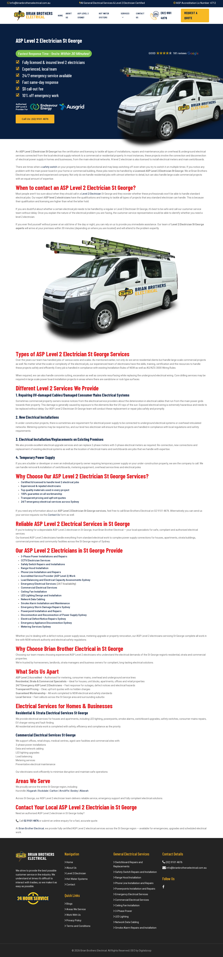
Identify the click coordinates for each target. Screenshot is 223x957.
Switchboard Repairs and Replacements (128, 864)
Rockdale (43, 790)
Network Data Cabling (127, 922)
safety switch (49, 167)
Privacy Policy (73, 920)
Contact (70, 884)
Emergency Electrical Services (38, 583)
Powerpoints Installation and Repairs (135, 888)
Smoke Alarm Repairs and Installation (135, 927)
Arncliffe (64, 790)
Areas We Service (76, 909)
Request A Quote (190, 15)
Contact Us (54, 514)
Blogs (69, 903)
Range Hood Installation (128, 877)
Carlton (54, 790)
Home (69, 862)
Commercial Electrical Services (132, 899)
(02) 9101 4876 (173, 862)
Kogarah (32, 790)
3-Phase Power (123, 911)
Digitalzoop (145, 950)
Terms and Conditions (78, 926)
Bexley (74, 790)
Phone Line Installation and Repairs (134, 883)
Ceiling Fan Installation (127, 905)
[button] (173, 53)
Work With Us (73, 914)
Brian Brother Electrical (31, 828)
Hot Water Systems (77, 879)
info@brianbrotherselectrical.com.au (30, 3)
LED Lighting (122, 916)
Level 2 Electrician (91, 193)
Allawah (84, 790)
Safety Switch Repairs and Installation (136, 872)
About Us (71, 867)
